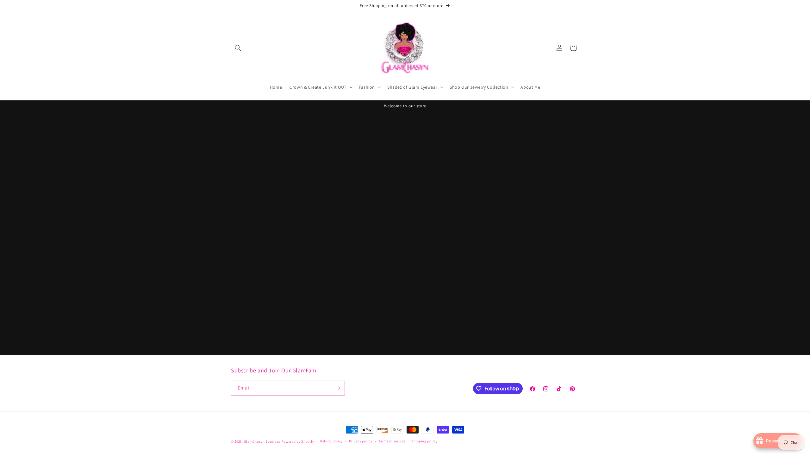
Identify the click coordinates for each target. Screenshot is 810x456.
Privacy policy (360, 441)
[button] (238, 48)
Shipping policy (424, 441)
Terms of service (391, 441)
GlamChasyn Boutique (262, 441)
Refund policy (331, 441)
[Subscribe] (338, 388)
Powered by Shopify (298, 441)
